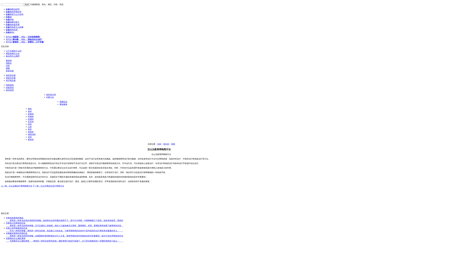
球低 (10, 19)
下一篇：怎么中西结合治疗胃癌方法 (48, 186)
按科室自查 (11, 75)
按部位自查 (11, 78)
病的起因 (12, 30)
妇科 (30, 111)
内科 (30, 124)
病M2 (10, 32)
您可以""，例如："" (23, 37)
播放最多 (63, 104)
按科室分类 (51, 95)
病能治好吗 (13, 9)
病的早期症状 (13, 12)
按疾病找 (10, 85)
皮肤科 (31, 114)
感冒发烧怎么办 (13, 53)
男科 (30, 109)
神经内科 (32, 134)
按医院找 (10, 88)
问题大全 (50, 97)
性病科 (31, 116)
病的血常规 (13, 25)
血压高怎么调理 (13, 56)
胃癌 (173, 144)
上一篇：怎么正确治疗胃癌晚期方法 (16, 186)
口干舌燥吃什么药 (13, 51)
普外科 (166, 144)
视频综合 (63, 102)
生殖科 (31, 119)
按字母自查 (11, 80)
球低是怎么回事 (14, 27)
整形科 (31, 140)
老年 (30, 129)
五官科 (31, 122)
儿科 (30, 127)
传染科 (31, 132)
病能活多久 (13, 22)
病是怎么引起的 (14, 14)
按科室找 (10, 90)
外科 (30, 137)
